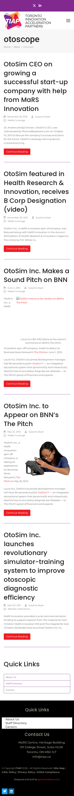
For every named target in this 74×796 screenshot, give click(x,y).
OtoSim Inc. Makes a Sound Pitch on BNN (36, 275)
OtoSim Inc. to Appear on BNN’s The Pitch (31, 414)
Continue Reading (17, 151)
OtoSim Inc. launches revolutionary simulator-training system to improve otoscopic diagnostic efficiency (34, 566)
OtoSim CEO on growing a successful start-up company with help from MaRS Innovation (36, 86)
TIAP (19, 768)
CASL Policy (9, 772)
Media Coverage (16, 120)
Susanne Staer (42, 116)
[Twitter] (34, 6)
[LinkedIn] (40, 6)
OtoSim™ (37, 363)
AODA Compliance (48, 772)
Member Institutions (19, 609)
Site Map (59, 768)
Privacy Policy (26, 772)
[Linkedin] (11, 791)
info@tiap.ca (41, 756)
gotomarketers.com (49, 779)
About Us (11, 677)
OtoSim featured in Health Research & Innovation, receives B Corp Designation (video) (36, 191)
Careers (10, 689)
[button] (68, 20)
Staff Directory (14, 683)
